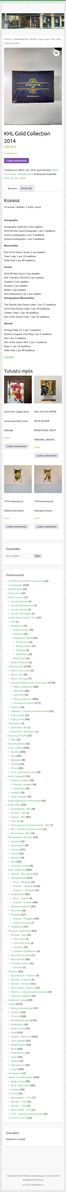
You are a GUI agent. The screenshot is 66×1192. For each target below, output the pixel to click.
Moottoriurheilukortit (20, 906)
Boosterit (17, 967)
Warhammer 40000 (22, 638)
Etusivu (8, 39)
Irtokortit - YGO (18, 1106)
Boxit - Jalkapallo (21, 882)
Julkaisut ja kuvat (22, 922)
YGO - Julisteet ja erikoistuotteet (27, 1114)
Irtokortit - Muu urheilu (21, 874)
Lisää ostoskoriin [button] (16, 446)
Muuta (14, 1049)
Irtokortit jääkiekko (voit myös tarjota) (29, 683)
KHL (16, 178)
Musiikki (15, 752)
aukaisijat (15, 841)
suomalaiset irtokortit (23, 703)
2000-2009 (18, 691)
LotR (13, 621)
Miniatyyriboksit (21, 630)
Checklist (9, 357)
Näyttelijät (16, 760)
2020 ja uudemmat (22, 699)
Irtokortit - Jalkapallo (23, 886)
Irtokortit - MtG (18, 817)
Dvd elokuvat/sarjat (20, 1020)
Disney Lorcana (16, 597)
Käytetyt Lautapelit (20, 780)
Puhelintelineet (18, 1053)
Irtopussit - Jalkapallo (23, 890)
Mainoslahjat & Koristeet (20, 837)
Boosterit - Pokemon (21, 979)
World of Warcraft (19, 662)
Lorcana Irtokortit (19, 609)
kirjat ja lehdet (18, 715)
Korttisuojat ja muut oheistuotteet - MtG (30, 825)
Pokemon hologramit (21, 996)
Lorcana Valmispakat (21, 613)
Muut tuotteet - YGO (21, 1110)
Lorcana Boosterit (19, 601)
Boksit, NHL (17, 674)
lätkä (22, 178)
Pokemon (13, 971)
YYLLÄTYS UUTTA (17, 1118)
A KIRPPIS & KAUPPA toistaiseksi (25, 581)
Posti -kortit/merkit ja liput (23, 772)
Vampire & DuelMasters (25, 951)
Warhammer (17, 626)
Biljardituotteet (15, 589)
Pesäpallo (15, 914)
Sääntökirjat (22, 654)
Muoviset (15, 857)
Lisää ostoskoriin (16, 160)
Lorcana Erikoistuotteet (22, 605)
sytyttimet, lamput (20, 866)
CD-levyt (15, 1016)
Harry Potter (19, 939)
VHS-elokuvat (17, 1065)
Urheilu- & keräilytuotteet (20, 1077)
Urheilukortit (17, 927)
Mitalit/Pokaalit (18, 1045)
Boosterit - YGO (19, 1101)
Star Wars (18, 947)
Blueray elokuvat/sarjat (22, 1008)
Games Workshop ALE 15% (22, 617)
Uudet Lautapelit (19, 796)
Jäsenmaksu (14, 723)
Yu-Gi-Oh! (13, 1093)
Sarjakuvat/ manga (17, 1000)
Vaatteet (15, 1061)
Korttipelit (15, 792)
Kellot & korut (17, 1028)
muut (13, 861)
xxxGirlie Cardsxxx (20, 963)
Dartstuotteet (14, 593)
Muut (13, 756)
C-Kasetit (15, 1012)
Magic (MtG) (14, 805)
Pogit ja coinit (17, 719)
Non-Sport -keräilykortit (19, 931)
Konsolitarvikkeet (16, 744)
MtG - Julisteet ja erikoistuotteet (26, 829)
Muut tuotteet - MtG (20, 833)
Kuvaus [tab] (12, 188)
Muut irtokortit (17, 959)
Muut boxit (16, 910)
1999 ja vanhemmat (23, 687)
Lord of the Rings (21, 943)
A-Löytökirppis (15, 585)
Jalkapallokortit (18, 878)
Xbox (13, 739)
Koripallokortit (17, 894)
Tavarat (12, 1004)
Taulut (14, 1057)
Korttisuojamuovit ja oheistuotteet (24, 800)
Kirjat (13, 1032)
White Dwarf (19, 658)
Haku (37, 556)
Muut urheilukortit (16, 870)
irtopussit (15, 707)
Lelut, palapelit (18, 1040)
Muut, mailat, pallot (20, 1085)
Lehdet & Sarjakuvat (21, 1036)
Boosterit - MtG (18, 813)
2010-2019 (18, 695)
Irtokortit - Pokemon (20, 984)
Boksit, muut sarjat (39, 39)
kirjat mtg (15, 821)
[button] (56, 53)
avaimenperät (17, 845)
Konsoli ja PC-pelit (17, 735)
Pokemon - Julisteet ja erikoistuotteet (29, 992)
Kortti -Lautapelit (16, 776)
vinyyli (14, 1069)
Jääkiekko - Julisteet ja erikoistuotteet (29, 711)
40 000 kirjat (22, 642)
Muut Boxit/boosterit (21, 955)
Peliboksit (18, 634)
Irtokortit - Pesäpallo (23, 918)
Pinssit (14, 768)
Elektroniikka (17, 1024)
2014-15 (8, 178)
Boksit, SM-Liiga (19, 678)
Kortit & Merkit (15, 748)
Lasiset (14, 853)
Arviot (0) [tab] (26, 188)
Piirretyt (14, 764)
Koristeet (15, 849)
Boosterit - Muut (19, 935)
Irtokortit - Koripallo (22, 902)
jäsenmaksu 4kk (19, 727)
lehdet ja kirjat (18, 1081)
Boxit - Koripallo (21, 898)
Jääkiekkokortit (21, 39)
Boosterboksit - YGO (21, 1097)
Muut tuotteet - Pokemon (23, 988)
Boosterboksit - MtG (21, 809)
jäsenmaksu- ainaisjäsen (23, 731)
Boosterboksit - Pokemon (23, 975)
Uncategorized (15, 1073)
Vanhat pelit (19, 788)
